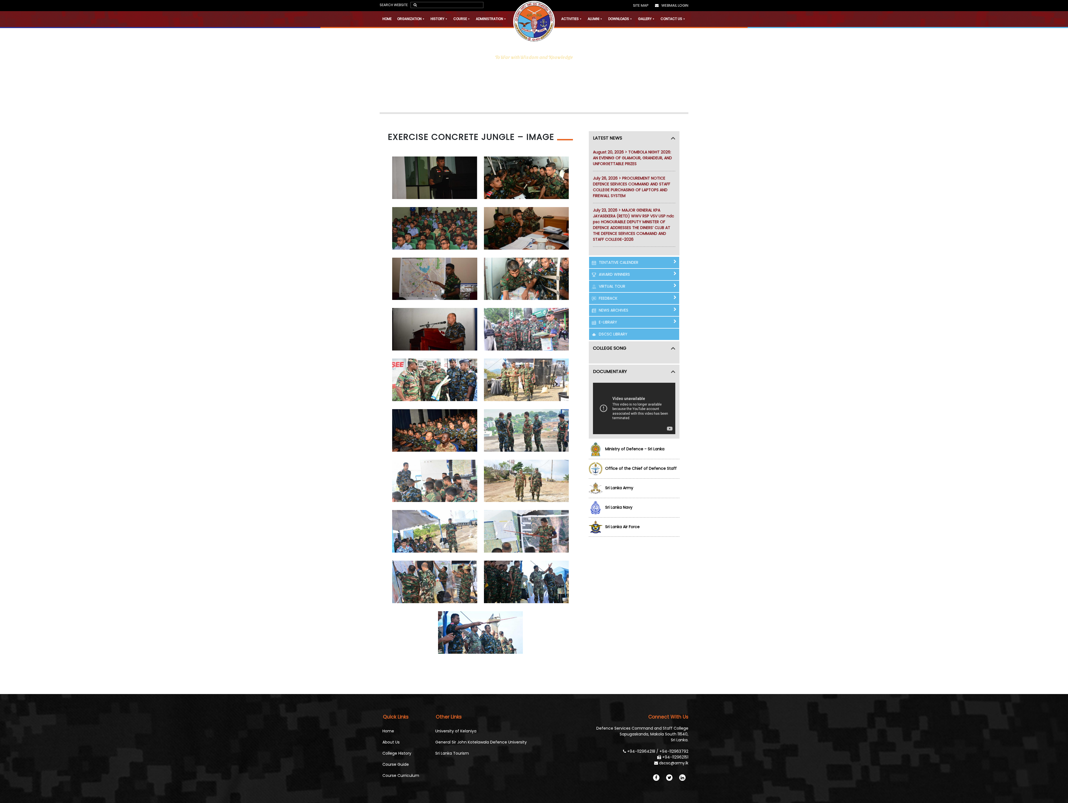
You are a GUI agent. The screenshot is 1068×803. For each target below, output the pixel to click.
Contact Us (671, 18)
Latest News (607, 138)
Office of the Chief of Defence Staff (641, 468)
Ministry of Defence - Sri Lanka (634, 449)
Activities (570, 18)
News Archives (613, 310)
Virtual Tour (612, 286)
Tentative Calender (618, 262)
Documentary (610, 371)
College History (396, 753)
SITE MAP (641, 5)
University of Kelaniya (455, 731)
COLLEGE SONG (609, 348)
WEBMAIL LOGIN (674, 5)
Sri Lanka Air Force (622, 526)
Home (387, 18)
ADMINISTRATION (489, 18)
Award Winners (614, 274)
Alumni (593, 18)
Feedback (608, 298)
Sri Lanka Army (619, 488)
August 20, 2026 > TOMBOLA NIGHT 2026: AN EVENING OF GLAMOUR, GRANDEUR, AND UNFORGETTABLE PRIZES (632, 157)
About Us (391, 742)
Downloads (618, 18)
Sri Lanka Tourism (452, 753)
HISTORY (437, 18)
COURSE (460, 18)
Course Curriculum (400, 775)
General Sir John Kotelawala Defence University (481, 742)
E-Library (608, 322)
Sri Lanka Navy (618, 507)
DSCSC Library (613, 334)
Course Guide (395, 764)
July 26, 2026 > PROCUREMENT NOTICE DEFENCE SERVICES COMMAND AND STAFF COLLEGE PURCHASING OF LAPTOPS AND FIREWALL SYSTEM (631, 186)
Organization (409, 18)
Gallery (645, 18)
